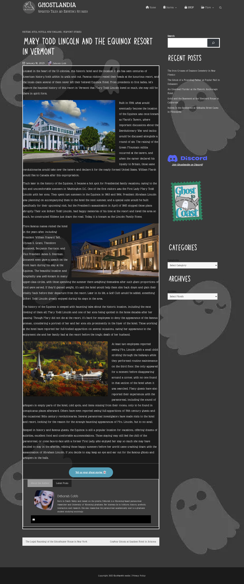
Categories (173, 260)
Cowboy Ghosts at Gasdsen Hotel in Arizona (133, 541)
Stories (170, 7)
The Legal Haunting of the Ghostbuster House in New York (56, 541)
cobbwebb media (122, 575)
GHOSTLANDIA (57, 4)
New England (54, 31)
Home (152, 7)
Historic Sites (29, 31)
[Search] (213, 43)
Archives (172, 291)
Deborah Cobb (59, 63)
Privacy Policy (139, 575)
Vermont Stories (72, 31)
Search (171, 36)
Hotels (42, 31)
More (207, 7)
